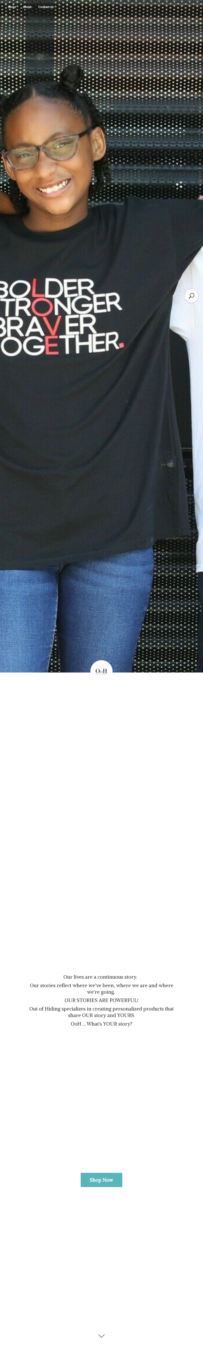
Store (12, 7)
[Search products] (191, 295)
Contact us (46, 7)
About (27, 7)
